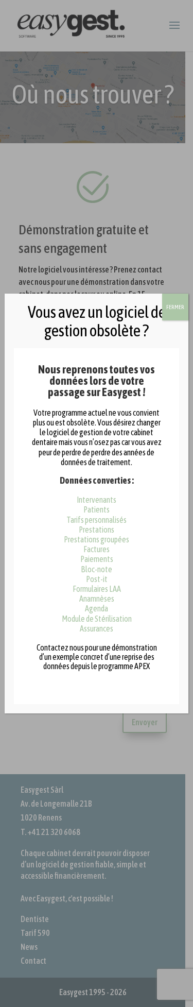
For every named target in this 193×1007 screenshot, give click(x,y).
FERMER (175, 307)
